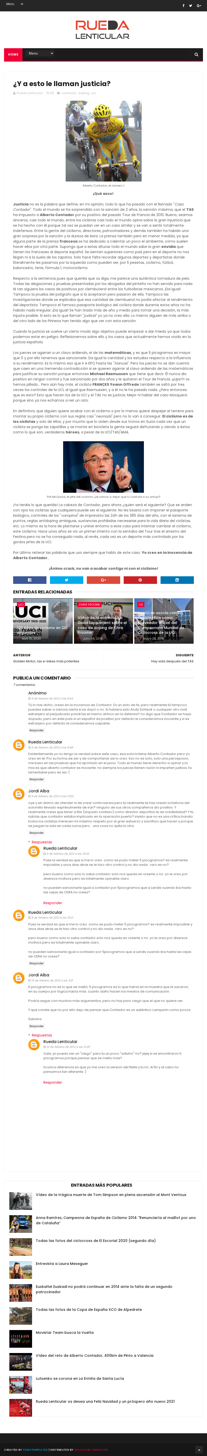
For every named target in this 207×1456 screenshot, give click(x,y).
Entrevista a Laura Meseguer (62, 1263)
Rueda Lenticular (45, 742)
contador (69, 93)
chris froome (89, 605)
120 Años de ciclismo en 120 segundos (42, 630)
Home (13, 54)
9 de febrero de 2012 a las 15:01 (52, 918)
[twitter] (190, 5)
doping (83, 93)
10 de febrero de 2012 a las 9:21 (52, 980)
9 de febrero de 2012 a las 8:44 (52, 698)
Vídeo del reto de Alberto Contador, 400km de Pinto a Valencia (94, 1355)
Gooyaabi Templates (91, 1450)
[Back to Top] (199, 1449)
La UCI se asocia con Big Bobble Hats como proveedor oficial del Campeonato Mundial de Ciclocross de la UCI (161, 622)
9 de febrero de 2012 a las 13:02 (52, 796)
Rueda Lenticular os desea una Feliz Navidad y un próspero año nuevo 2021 (105, 1401)
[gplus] (199, 5)
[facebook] (183, 5)
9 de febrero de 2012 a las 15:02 (67, 854)
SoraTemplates (35, 1450)
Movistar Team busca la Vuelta (65, 1332)
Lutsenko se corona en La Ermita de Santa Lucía (80, 1378)
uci (93, 93)
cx (141, 605)
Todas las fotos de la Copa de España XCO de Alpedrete (89, 1309)
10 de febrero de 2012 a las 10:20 (68, 1047)
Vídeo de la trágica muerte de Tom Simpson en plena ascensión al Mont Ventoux (111, 1194)
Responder (37, 730)
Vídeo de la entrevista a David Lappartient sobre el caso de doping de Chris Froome (102, 625)
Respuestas (42, 842)
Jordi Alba (38, 791)
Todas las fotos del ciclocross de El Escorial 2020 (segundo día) (96, 1240)
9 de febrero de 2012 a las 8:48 (52, 747)
